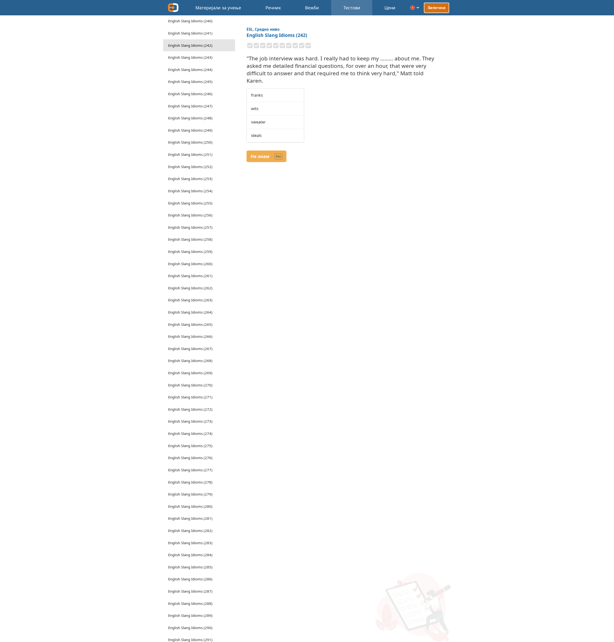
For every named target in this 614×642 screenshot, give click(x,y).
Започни (437, 7)
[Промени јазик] (414, 7)
